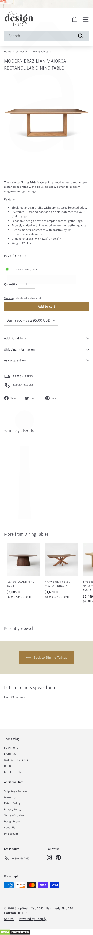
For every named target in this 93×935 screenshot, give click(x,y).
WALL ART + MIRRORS (16, 760)
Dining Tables (40, 51)
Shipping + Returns (15, 791)
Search (9, 919)
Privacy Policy (12, 809)
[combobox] (46, 36)
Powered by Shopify (32, 919)
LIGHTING (10, 753)
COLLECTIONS (12, 772)
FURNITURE (11, 747)
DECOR (8, 766)
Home (7, 51)
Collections (22, 51)
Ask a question (15, 360)
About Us (9, 827)
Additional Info (15, 338)
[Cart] (75, 19)
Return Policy (12, 803)
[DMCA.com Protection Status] (46, 932)
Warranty (10, 797)
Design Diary (12, 821)
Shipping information (19, 349)
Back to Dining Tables (50, 657)
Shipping (9, 298)
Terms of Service (14, 815)
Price (8, 256)
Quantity (10, 284)
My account (11, 833)
